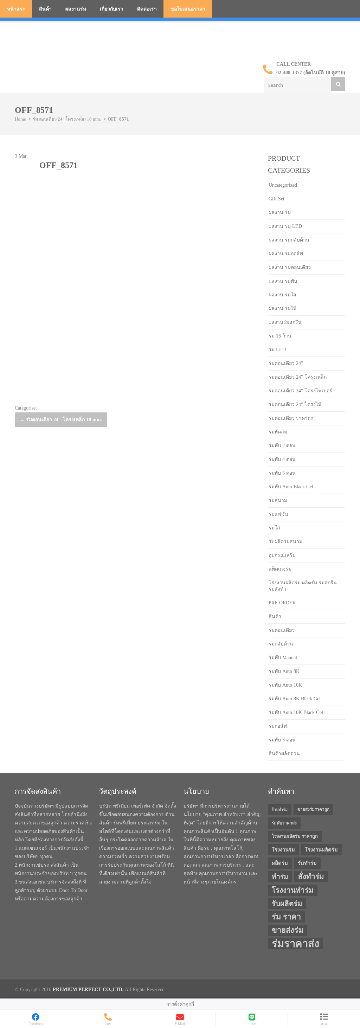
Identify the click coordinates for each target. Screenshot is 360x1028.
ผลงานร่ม (75, 9)
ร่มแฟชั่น (278, 514)
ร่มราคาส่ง (295, 943)
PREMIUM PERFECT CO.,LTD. (88, 989)
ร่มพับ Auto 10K (285, 685)
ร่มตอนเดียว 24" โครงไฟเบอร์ (300, 390)
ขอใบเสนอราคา (188, 9)
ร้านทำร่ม (280, 809)
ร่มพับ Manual (283, 657)
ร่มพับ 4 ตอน (282, 459)
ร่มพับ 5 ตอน (282, 473)
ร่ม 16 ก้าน (280, 336)
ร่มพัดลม (278, 432)
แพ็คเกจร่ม (280, 569)
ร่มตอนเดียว (282, 630)
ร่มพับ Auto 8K (284, 671)
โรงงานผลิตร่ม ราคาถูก (295, 836)
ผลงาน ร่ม (280, 212)
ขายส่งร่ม (287, 930)
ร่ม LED (277, 349)
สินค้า (45, 9)
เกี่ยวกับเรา (111, 9)
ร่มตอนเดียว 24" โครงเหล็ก (298, 377)
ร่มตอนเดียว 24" (286, 363)
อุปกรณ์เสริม (282, 555)
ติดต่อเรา (147, 9)
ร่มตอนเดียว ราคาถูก (291, 418)
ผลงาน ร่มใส (282, 294)
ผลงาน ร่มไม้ (282, 308)
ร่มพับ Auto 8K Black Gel (295, 698)
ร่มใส (274, 528)
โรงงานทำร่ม (293, 890)
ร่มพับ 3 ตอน (282, 740)
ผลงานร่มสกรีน (285, 322)
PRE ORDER (282, 602)
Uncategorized (283, 185)
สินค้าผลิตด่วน (284, 753)
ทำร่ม (280, 876)
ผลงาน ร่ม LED (285, 226)
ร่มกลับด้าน (281, 644)
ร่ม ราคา (286, 917)
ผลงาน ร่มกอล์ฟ (286, 253)
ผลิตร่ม (280, 863)
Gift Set (276, 198)
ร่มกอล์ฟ (278, 726)
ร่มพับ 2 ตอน (282, 445)
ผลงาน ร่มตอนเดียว (290, 267)
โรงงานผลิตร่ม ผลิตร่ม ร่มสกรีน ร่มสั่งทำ (303, 586)
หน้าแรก (16, 9)
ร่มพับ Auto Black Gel (291, 486)
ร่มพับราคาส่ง (284, 823)
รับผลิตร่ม (287, 903)
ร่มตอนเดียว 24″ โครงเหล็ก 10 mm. (61, 419)
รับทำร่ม (307, 863)
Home (20, 119)
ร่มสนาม (278, 500)
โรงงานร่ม (283, 850)
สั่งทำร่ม (311, 876)
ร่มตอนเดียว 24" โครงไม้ (295, 404)
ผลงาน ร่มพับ (283, 281)
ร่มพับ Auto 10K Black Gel (296, 712)
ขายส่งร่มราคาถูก (313, 809)
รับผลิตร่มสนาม (285, 541)
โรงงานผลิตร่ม (321, 850)
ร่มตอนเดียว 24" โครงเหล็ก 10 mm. (67, 119)
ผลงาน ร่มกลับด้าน (289, 240)
